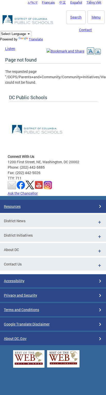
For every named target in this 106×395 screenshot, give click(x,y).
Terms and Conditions (21, 309)
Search (76, 17)
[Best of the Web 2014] (29, 365)
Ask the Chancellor (23, 193)
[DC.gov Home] (28, 23)
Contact (85, 29)
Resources (12, 206)
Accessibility (14, 280)
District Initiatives (18, 235)
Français (48, 2)
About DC (11, 249)
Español (76, 2)
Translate (36, 39)
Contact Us (13, 264)
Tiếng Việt (93, 2)
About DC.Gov (15, 338)
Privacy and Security (20, 295)
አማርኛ (33, 2)
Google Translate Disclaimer (27, 324)
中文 (62, 2)
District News (14, 220)
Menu (96, 17)
